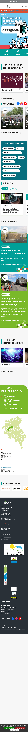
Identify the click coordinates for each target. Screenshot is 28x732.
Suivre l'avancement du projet (13, 264)
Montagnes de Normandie (8, 607)
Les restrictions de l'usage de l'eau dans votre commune (14, 11)
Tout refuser (20, 728)
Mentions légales (12, 627)
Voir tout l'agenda (9, 221)
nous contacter (7, 515)
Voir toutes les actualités (11, 132)
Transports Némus (18, 53)
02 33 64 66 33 (6, 514)
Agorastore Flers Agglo (7, 611)
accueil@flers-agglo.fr (6, 467)
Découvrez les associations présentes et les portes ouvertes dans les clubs (10, 29)
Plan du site (3, 627)
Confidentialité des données (8, 629)
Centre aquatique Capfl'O (6, 53)
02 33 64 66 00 (6, 513)
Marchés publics (5, 605)
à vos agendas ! (9, 371)
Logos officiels (5, 613)
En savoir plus (8, 98)
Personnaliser (14, 730)
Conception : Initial (20, 629)
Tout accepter (9, 728)
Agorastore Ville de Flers (7, 609)
